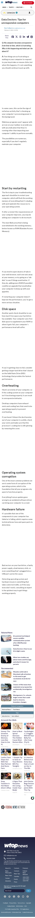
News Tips (17, 873)
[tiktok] (19, 896)
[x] (14, 896)
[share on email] (28, 36)
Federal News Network (25, 872)
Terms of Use (21, 903)
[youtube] (23, 896)
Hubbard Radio (11, 906)
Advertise (8, 881)
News (4, 7)
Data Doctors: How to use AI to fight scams (22, 650)
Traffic (11, 7)
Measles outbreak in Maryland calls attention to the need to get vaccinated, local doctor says (22, 676)
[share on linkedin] (24, 36)
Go (28, 891)
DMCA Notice (19, 906)
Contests (16, 868)
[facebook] (5, 896)
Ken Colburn (8, 28)
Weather (19, 7)
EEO (25, 906)
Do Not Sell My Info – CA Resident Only (11, 912)
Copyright (28, 903)
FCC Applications (24, 909)
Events (16, 879)
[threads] (28, 896)
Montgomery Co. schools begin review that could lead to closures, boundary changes (22, 698)
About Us (8, 868)
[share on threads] (20, 36)
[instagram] (9, 896)
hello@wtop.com (12, 855)
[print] (31, 36)
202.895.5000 (11, 858)
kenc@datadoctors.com (19, 28)
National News (6, 709)
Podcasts (25, 868)
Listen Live (11, 13)
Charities (16, 876)
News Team (8, 875)
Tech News (16, 709)
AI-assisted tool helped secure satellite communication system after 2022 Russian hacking (21, 640)
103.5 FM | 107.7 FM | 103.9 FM (26, 879)
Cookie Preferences (27, 912)
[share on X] (16, 36)
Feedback (5, 903)
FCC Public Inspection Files (12, 909)
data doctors (6, 716)
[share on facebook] (13, 36)
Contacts (16, 871)
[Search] (31, 7)
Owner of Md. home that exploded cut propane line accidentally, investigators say (22, 688)
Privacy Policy (12, 903)
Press (15, 882)
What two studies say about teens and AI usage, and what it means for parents (22, 660)
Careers (7, 878)
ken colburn (15, 716)
